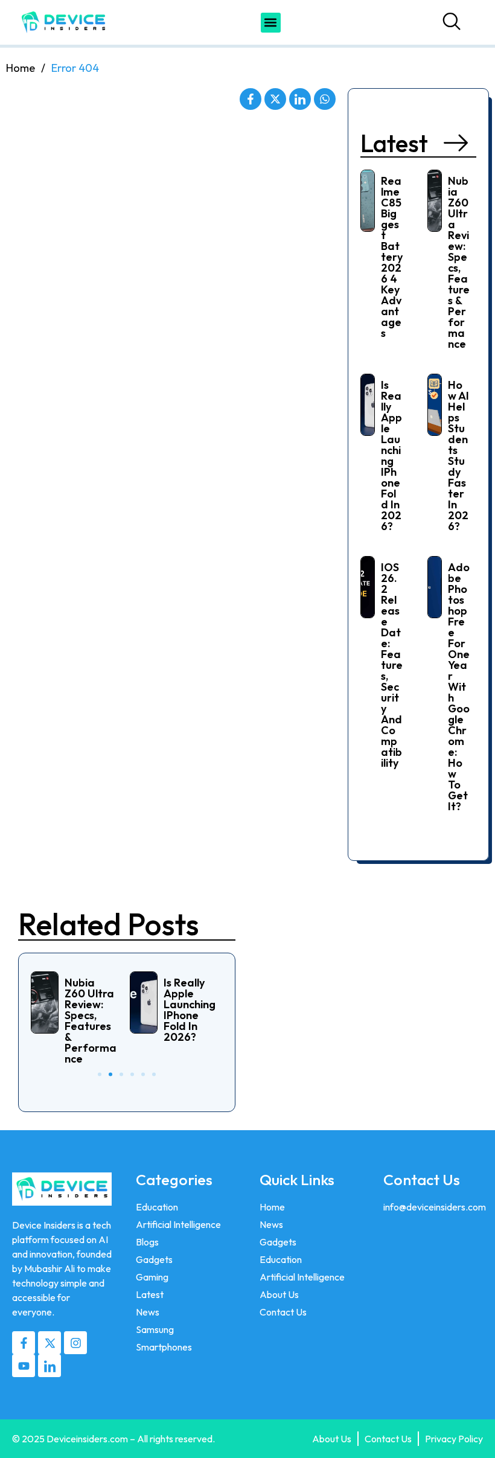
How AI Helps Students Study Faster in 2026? (458, 455)
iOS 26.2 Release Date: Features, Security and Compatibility (392, 665)
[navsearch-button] (454, 22)
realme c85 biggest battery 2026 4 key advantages (392, 257)
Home (20, 68)
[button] (271, 23)
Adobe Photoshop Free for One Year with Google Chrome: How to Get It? (459, 686)
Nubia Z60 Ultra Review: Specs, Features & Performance (459, 262)
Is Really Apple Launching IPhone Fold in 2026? (391, 455)
